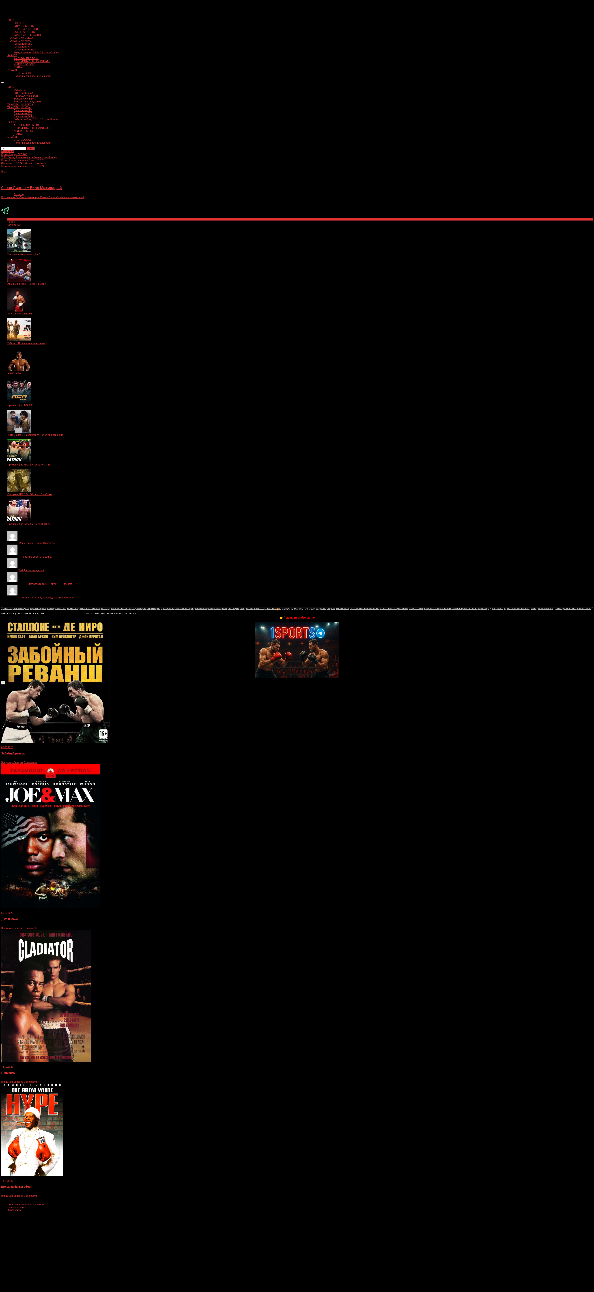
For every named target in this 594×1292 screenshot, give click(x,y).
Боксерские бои (10, 197)
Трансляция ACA (23, 46)
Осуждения (14, 224)
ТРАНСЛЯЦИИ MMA (19, 40)
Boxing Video (8, 3)
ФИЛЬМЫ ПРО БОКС (26, 58)
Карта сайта (14, 1210)
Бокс (4, 171)
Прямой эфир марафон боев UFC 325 (28, 464)
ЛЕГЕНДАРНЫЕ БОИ (26, 29)
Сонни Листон (49, 197)
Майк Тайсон (14, 373)
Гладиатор (8, 1072)
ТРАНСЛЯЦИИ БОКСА (20, 37)
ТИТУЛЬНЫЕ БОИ (24, 26)
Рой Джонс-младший (19, 313)
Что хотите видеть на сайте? (23, 254)
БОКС (10, 20)
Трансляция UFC (23, 43)
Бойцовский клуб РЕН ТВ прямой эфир (36, 52)
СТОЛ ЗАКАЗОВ (23, 73)
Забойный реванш (13, 753)
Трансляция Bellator (25, 49)
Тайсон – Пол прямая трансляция (26, 343)
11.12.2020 (7, 1066)
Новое (11, 222)
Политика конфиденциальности (32, 76)
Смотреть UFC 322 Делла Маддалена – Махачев (46, 597)
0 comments (30, 762)
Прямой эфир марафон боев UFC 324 (28, 524)
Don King (19, 194)
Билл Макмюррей (30, 197)
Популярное (14, 219)
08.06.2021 (7, 747)
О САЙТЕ (12, 70)
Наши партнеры (16, 1207)
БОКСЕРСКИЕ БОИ (25, 31)
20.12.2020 (7, 912)
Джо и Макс (9, 919)
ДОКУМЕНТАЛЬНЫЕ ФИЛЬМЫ (32, 61)
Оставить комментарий (70, 197)
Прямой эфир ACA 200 (20, 405)
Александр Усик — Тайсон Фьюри (26, 283)
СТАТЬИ (18, 67)
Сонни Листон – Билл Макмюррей (31, 188)
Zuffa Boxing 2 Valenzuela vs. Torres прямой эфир (35, 434)
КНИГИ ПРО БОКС (24, 64)
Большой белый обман (16, 1186)
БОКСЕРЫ (20, 23)
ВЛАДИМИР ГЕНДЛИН (27, 34)
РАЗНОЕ (12, 55)
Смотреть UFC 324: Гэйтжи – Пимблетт (29, 494)
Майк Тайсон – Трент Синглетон (37, 543)
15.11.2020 (7, 1180)
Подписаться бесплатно (299, 617)
